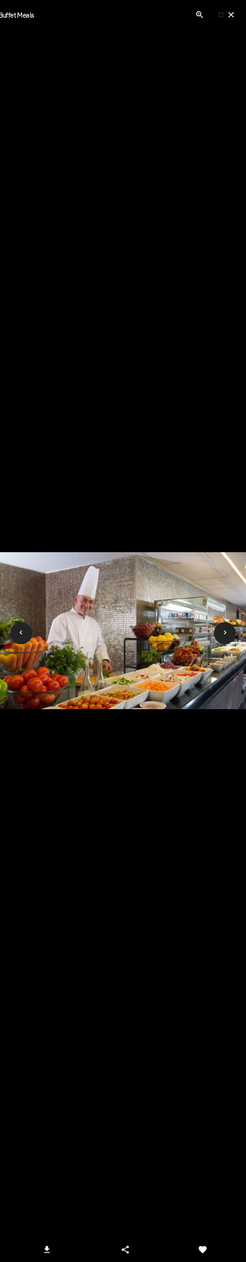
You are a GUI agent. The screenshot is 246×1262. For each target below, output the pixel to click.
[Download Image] (47, 1249)
